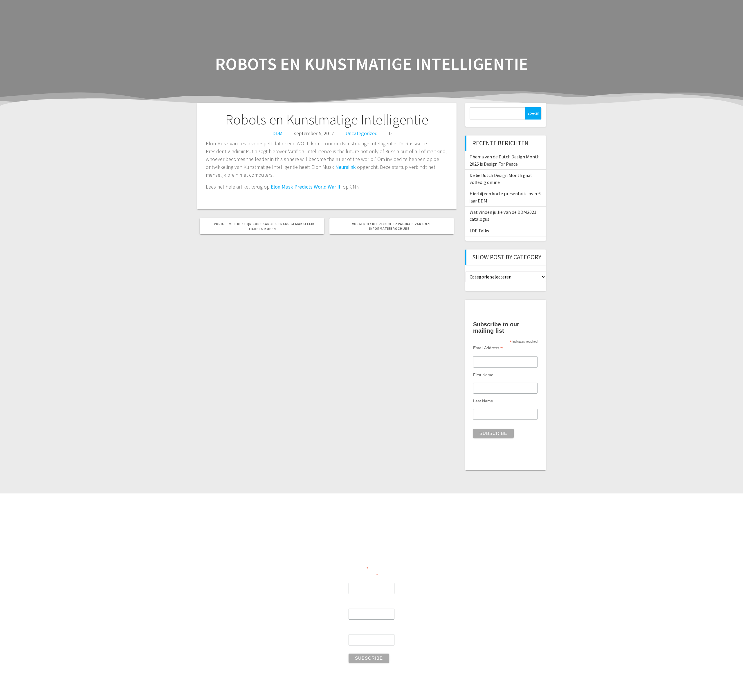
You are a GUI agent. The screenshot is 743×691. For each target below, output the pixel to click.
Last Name (483, 401)
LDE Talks (479, 231)
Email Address (488, 348)
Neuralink (345, 167)
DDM (277, 133)
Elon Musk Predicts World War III (306, 186)
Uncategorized (361, 133)
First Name (483, 374)
